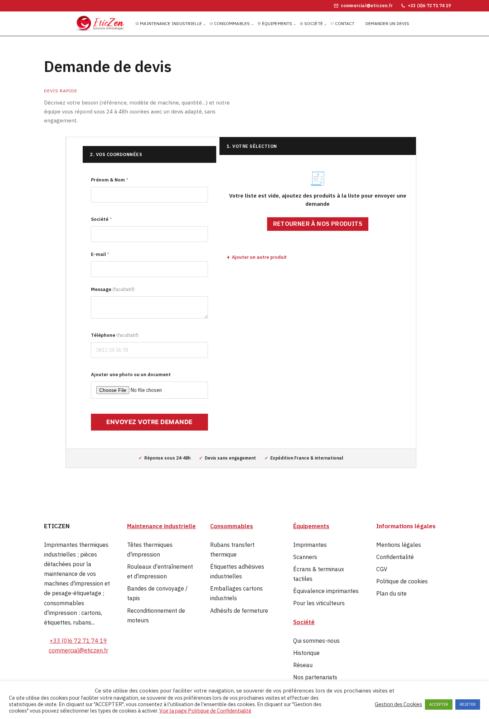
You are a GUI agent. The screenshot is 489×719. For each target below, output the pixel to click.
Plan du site (391, 593)
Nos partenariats (315, 677)
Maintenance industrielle (171, 23)
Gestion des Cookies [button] (398, 704)
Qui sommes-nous (316, 640)
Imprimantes (310, 544)
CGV (381, 569)
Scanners (305, 556)
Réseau (303, 665)
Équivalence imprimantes (326, 590)
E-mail (100, 254)
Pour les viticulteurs (319, 603)
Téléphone (115, 335)
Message (113, 289)
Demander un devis (387, 23)
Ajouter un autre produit (259, 257)
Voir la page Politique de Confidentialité (205, 710)
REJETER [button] (468, 704)
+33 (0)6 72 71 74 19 (78, 640)
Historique (306, 652)
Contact (345, 23)
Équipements (277, 23)
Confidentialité (395, 556)
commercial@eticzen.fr (78, 650)
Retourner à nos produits (318, 224)
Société (313, 23)
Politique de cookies (402, 581)
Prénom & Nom (109, 180)
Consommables (232, 23)
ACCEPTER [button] (438, 704)
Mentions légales (398, 544)
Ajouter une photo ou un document (131, 374)
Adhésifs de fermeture (239, 610)
